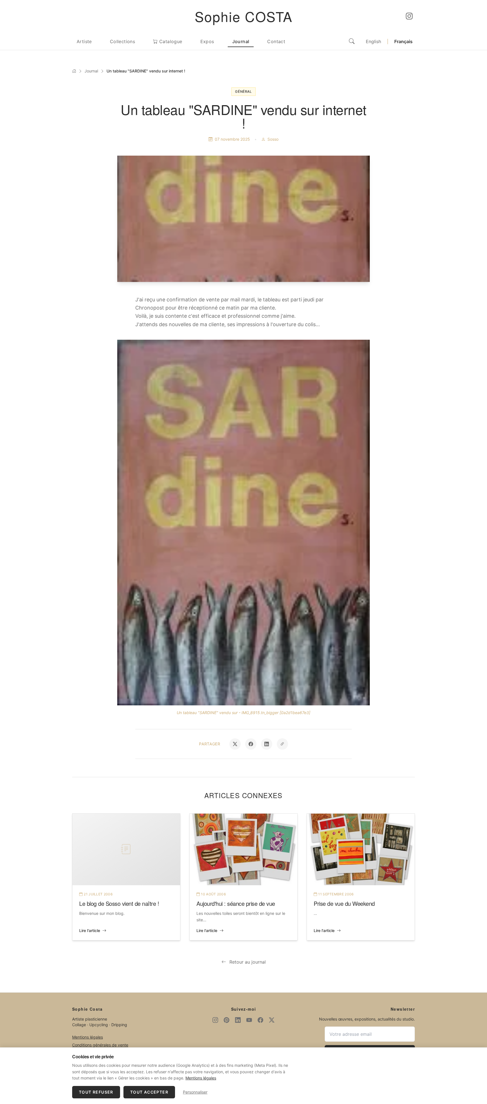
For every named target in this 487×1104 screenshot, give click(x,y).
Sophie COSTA (244, 16)
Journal (240, 41)
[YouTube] (249, 1020)
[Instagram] (409, 16)
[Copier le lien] (282, 744)
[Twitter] (272, 1020)
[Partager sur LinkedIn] (266, 744)
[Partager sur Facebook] (250, 744)
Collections (122, 41)
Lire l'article (89, 930)
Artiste (84, 41)
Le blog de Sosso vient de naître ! (119, 903)
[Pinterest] (226, 1020)
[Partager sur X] (235, 744)
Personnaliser (195, 1092)
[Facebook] (260, 1020)
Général (243, 91)
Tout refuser (96, 1092)
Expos (207, 41)
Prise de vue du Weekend (344, 903)
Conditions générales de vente (100, 1045)
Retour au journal (247, 962)
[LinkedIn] (238, 1020)
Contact (276, 41)
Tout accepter (149, 1092)
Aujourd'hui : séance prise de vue (235, 903)
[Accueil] (74, 71)
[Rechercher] (352, 41)
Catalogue (170, 41)
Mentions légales (87, 1037)
